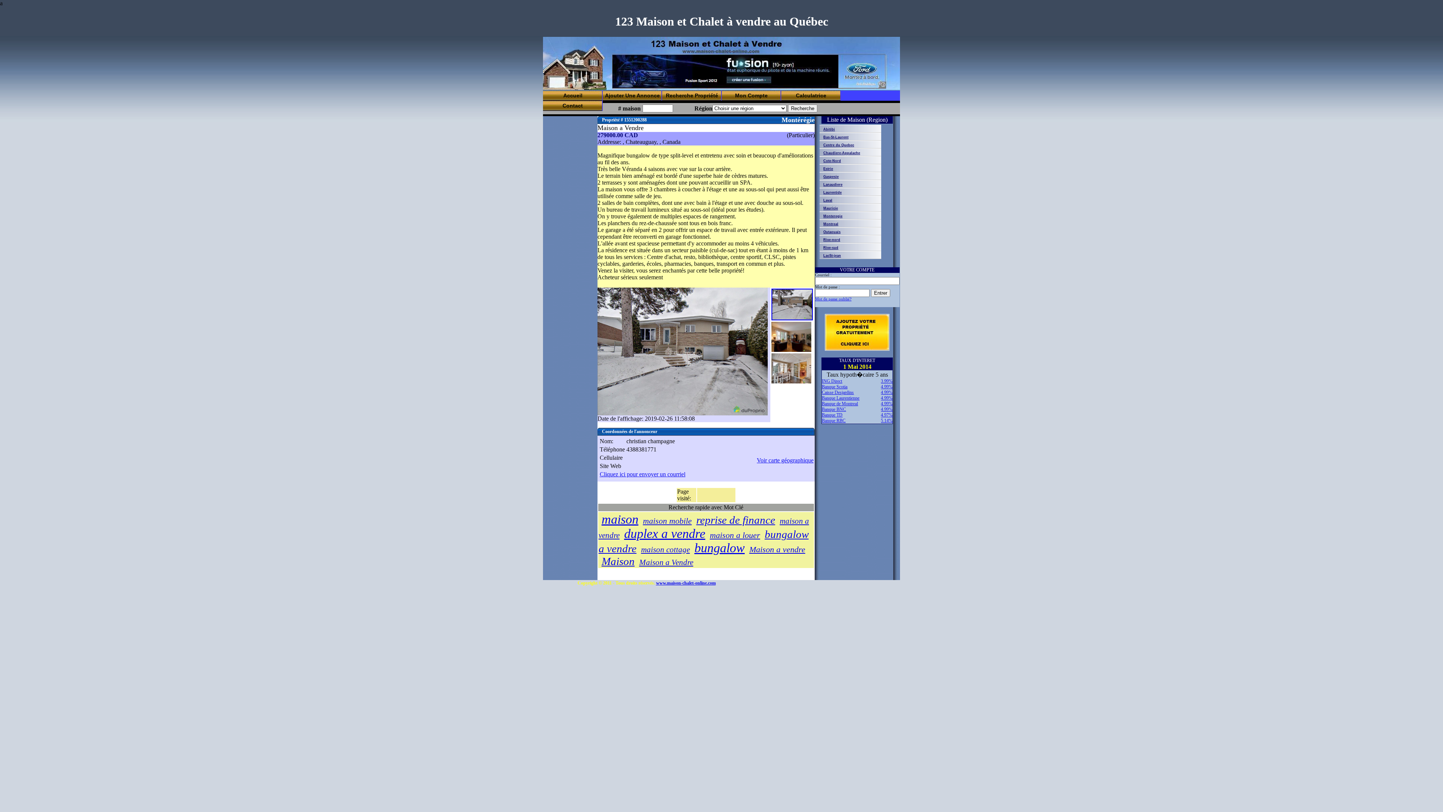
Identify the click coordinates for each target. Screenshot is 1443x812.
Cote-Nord (832, 161)
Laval (827, 200)
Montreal (830, 224)
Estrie (828, 169)
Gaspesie (831, 177)
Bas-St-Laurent (836, 137)
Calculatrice (811, 95)
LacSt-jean (832, 256)
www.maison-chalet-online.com (686, 583)
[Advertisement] (749, 72)
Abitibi (829, 129)
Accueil (572, 95)
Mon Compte (751, 95)
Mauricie (830, 208)
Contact (573, 106)
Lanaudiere (833, 184)
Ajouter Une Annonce (632, 95)
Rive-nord (831, 240)
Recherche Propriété (692, 95)
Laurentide (832, 192)
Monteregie (833, 216)
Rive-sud (830, 248)
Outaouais (832, 232)
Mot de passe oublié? (833, 299)
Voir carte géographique (785, 460)
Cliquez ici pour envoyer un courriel (642, 474)
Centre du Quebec (838, 145)
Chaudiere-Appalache (841, 153)
